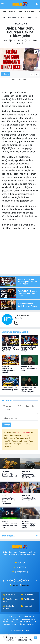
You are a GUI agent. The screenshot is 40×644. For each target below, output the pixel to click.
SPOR (4, 496)
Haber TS (18, 318)
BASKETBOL (31, 624)
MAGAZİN (26, 496)
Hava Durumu (11, 595)
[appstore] (14, 586)
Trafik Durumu (29, 595)
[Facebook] (3, 580)
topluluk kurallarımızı (23, 432)
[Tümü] (37, 535)
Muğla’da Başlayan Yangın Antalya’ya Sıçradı (29, 525)
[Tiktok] (28, 580)
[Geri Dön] (6, 637)
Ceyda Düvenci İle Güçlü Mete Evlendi (29, 499)
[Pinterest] (12, 580)
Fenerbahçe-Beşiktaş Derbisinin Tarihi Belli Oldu (9, 525)
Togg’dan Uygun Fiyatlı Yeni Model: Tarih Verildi (29, 476)
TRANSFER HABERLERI (21, 619)
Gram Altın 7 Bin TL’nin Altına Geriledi (19, 18)
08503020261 (21, 567)
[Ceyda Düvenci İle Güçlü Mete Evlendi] (30, 487)
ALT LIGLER (8, 624)
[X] (8, 580)
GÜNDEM (25, 521)
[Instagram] (16, 580)
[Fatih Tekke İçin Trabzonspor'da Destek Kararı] (29, 360)
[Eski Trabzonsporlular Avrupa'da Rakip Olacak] (10, 381)
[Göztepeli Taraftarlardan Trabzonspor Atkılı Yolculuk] (10, 360)
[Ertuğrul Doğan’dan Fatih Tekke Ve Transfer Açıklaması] (10, 340)
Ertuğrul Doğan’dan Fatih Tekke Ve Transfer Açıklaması (10, 349)
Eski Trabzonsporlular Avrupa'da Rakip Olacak (10, 389)
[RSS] (36, 580)
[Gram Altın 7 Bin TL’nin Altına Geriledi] (10, 463)
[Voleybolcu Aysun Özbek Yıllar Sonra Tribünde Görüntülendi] (10, 487)
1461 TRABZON (30, 622)
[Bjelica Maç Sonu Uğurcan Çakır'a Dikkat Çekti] (20, 59)
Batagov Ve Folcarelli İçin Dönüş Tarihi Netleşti (28, 349)
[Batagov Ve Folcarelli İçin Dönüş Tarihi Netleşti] (29, 340)
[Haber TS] (7, 319)
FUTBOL (5, 521)
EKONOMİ (5, 472)
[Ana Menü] (2, 4)
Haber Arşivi (28, 606)
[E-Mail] (16, 323)
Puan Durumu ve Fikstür (10, 600)
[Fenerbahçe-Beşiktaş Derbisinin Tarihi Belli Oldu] (10, 513)
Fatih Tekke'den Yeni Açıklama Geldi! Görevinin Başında (28, 389)
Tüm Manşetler (29, 599)
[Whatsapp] (32, 580)
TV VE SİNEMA (19, 624)
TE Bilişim (26, 631)
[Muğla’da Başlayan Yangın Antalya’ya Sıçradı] (30, 513)
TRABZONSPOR (8, 11)
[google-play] (25, 586)
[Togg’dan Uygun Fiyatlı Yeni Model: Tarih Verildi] (30, 463)
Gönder (6, 425)
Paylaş (6, 74)
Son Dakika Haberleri (8, 607)
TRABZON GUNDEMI (26, 11)
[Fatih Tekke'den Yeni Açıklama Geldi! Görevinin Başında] (29, 381)
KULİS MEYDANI (17, 622)
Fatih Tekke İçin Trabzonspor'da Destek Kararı (29, 368)
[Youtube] (24, 580)
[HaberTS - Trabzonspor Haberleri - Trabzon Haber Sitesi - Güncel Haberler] (20, 4)
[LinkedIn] (20, 580)
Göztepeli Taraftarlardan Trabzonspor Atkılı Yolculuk (8, 369)
